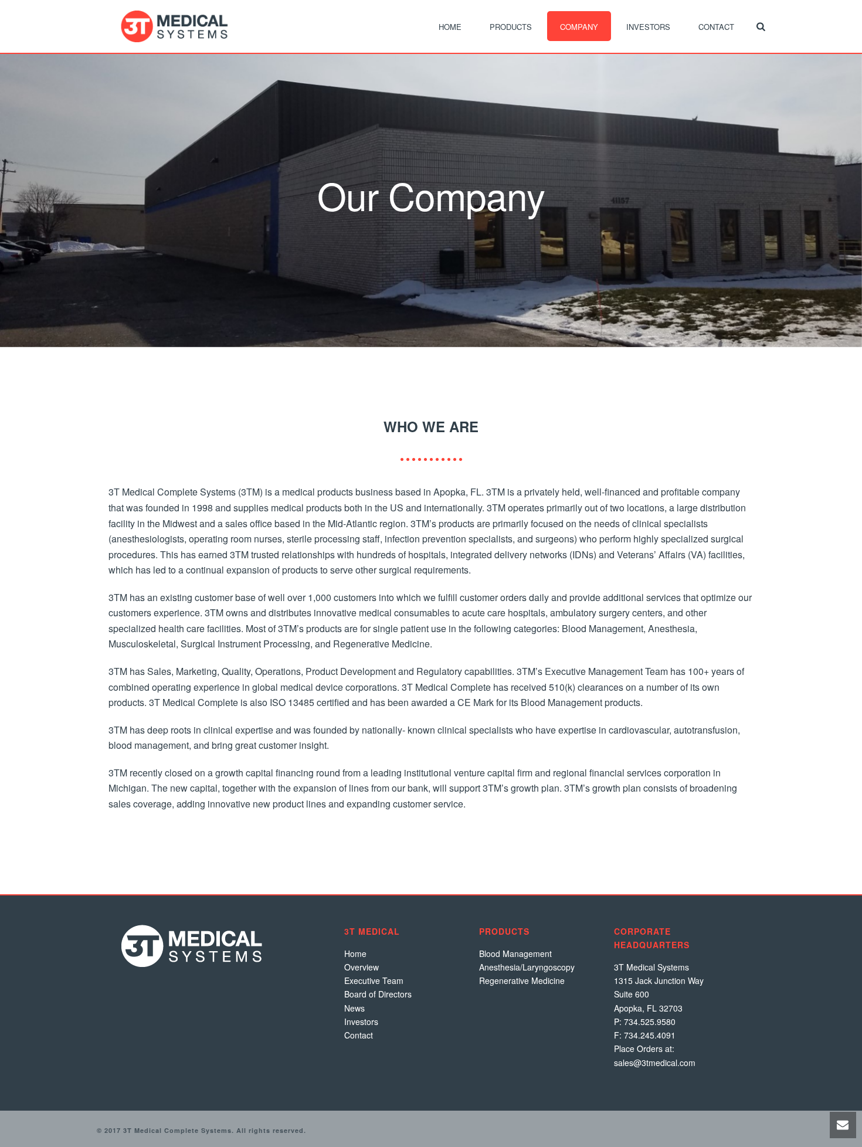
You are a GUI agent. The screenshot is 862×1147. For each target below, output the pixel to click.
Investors (648, 26)
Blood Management (515, 953)
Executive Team (373, 980)
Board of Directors (378, 994)
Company (579, 26)
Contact (716, 26)
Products (511, 26)
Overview (361, 967)
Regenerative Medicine (522, 980)
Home (450, 26)
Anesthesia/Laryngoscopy (527, 967)
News (354, 1008)
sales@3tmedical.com (654, 1062)
